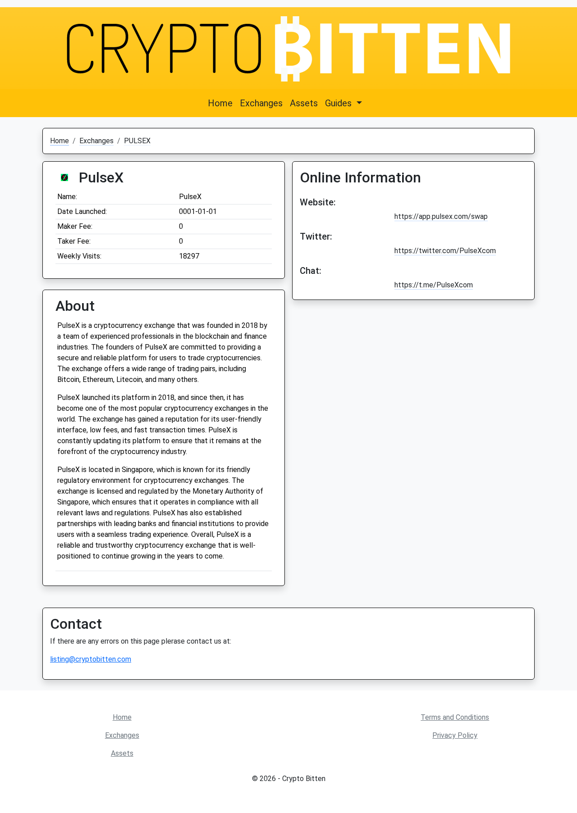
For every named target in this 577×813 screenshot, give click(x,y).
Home (220, 103)
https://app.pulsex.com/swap (441, 216)
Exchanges (261, 103)
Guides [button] (339, 103)
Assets (304, 103)
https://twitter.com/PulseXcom (445, 250)
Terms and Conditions (455, 717)
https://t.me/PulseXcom (433, 285)
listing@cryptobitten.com (90, 659)
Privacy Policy (454, 735)
